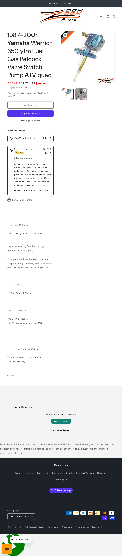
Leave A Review (61, 479)
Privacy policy (67, 527)
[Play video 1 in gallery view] (81, 94)
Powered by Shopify (37, 527)
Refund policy (53, 527)
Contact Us (57, 472)
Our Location (42, 472)
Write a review (61, 421)
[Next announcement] (116, 3)
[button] (6, 16)
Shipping (11, 87)
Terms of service (82, 527)
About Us (29, 472)
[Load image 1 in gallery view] (68, 94)
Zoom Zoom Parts (22, 527)
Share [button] (13, 375)
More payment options (30, 120)
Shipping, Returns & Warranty (79, 472)
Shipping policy (98, 527)
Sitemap (101, 472)
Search (18, 472)
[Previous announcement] (6, 3)
